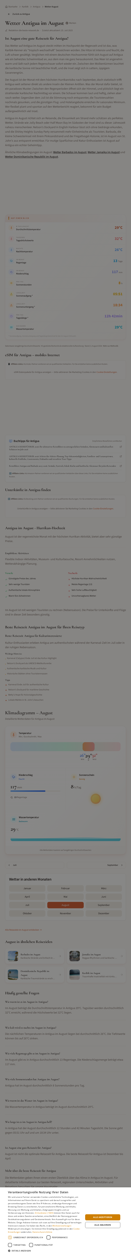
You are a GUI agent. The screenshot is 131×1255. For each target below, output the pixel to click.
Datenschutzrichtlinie (42, 1232)
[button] (45, 1251)
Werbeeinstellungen (61, 1225)
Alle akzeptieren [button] (102, 1217)
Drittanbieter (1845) (44, 1213)
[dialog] (65, 1221)
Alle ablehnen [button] (102, 1225)
